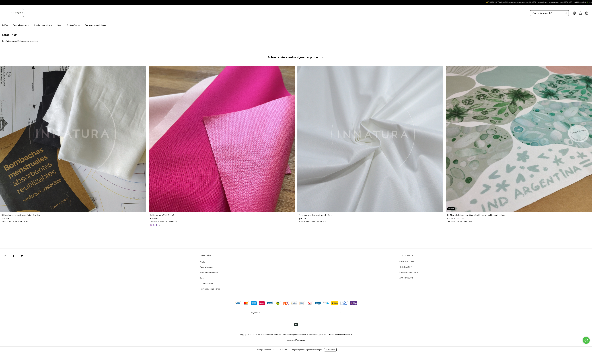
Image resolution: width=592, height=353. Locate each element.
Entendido (330, 350)
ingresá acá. (322, 334)
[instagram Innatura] (5, 256)
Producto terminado (43, 25)
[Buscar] (565, 13)
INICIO (5, 25)
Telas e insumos (20, 25)
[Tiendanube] (296, 340)
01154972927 (405, 267)
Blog (60, 25)
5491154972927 (406, 261)
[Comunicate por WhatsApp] (586, 340)
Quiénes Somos (73, 25)
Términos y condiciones (95, 25)
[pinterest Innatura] (22, 256)
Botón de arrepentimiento (340, 334)
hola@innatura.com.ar (409, 272)
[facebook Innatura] (14, 256)
